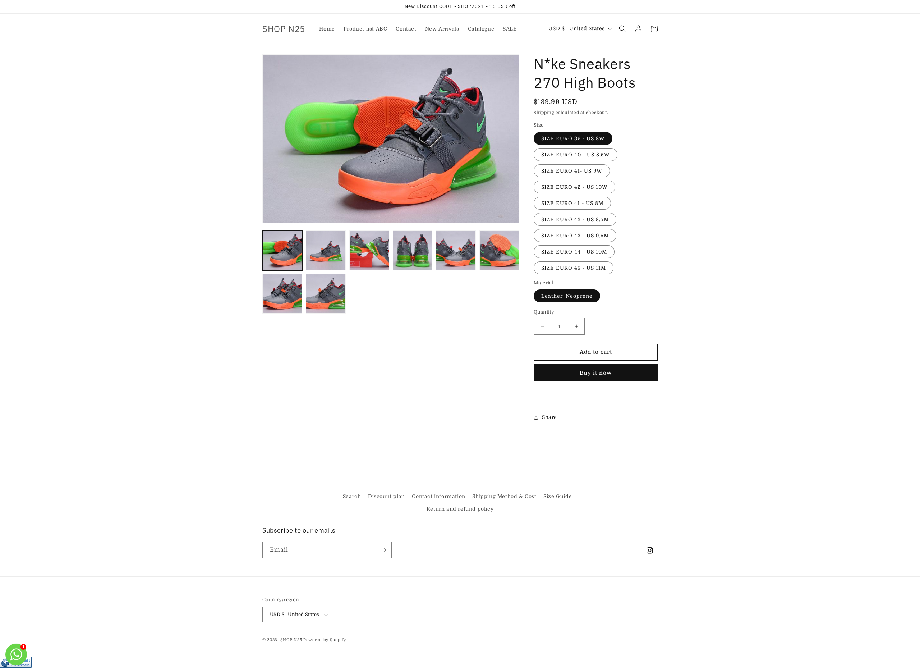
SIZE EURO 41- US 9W (571, 171)
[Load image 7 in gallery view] (282, 294)
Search (352, 496)
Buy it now (596, 373)
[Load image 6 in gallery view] (499, 250)
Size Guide (557, 496)
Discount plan (386, 496)
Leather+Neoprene (567, 296)
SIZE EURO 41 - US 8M (572, 203)
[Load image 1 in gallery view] (282, 250)
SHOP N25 (291, 640)
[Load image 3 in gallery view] (369, 250)
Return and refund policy (460, 509)
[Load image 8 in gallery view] (326, 294)
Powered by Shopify (324, 640)
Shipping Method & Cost (504, 496)
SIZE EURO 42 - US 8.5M (575, 219)
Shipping (544, 112)
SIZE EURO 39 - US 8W (573, 138)
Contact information (438, 496)
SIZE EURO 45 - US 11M (573, 268)
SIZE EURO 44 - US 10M (574, 252)
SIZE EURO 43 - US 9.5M (575, 235)
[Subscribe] (383, 550)
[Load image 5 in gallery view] (456, 250)
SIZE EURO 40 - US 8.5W (575, 155)
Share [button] (549, 417)
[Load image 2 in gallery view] (326, 250)
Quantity (544, 312)
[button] (622, 29)
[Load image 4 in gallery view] (413, 250)
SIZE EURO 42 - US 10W (574, 187)
